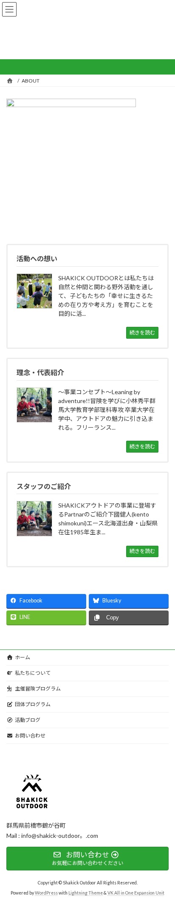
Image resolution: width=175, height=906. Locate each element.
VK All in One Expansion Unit (135, 892)
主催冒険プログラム (38, 688)
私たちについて (33, 673)
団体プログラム (33, 704)
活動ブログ (27, 720)
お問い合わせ (30, 735)
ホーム (22, 657)
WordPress (46, 892)
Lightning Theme (85, 892)
